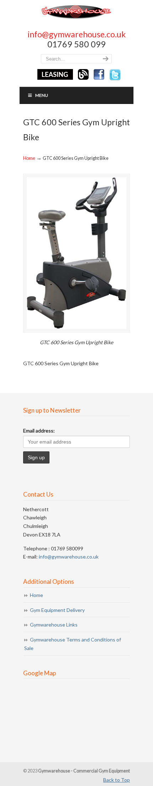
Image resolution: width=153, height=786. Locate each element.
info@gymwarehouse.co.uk (76, 34)
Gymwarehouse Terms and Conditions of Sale (72, 643)
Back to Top (116, 780)
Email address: (39, 431)
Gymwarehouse (76, 11)
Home (29, 158)
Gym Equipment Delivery (57, 610)
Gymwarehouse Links (54, 625)
